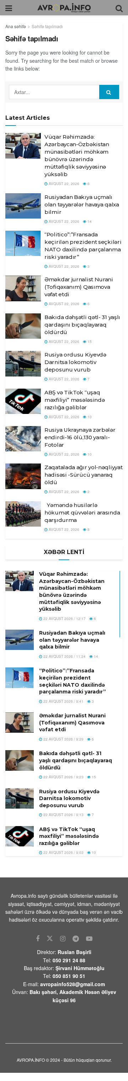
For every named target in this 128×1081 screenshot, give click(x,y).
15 (89, 341)
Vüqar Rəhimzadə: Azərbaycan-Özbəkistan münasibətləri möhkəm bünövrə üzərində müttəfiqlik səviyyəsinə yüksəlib (72, 591)
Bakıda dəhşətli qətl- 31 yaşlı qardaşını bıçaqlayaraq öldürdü (82, 324)
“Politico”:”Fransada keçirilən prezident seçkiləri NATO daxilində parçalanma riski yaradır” (72, 681)
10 (89, 416)
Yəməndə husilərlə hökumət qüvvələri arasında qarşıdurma (82, 512)
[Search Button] (109, 92)
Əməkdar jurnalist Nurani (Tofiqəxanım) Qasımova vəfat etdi (78, 287)
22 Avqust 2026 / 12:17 (64, 618)
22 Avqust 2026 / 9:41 (63, 701)
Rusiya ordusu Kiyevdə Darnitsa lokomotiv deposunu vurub (75, 362)
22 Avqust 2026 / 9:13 (63, 814)
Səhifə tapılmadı (47, 26)
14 (89, 221)
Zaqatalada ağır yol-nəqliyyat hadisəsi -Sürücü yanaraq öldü (83, 475)
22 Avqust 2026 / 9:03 (63, 852)
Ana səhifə (15, 26)
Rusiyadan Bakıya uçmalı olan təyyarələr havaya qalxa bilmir (81, 204)
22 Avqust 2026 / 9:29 (63, 739)
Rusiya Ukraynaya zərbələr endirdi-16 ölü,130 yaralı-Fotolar (80, 437)
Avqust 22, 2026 (63, 183)
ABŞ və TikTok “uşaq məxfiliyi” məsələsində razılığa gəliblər (74, 400)
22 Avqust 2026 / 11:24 (64, 656)
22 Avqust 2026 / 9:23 (63, 776)
